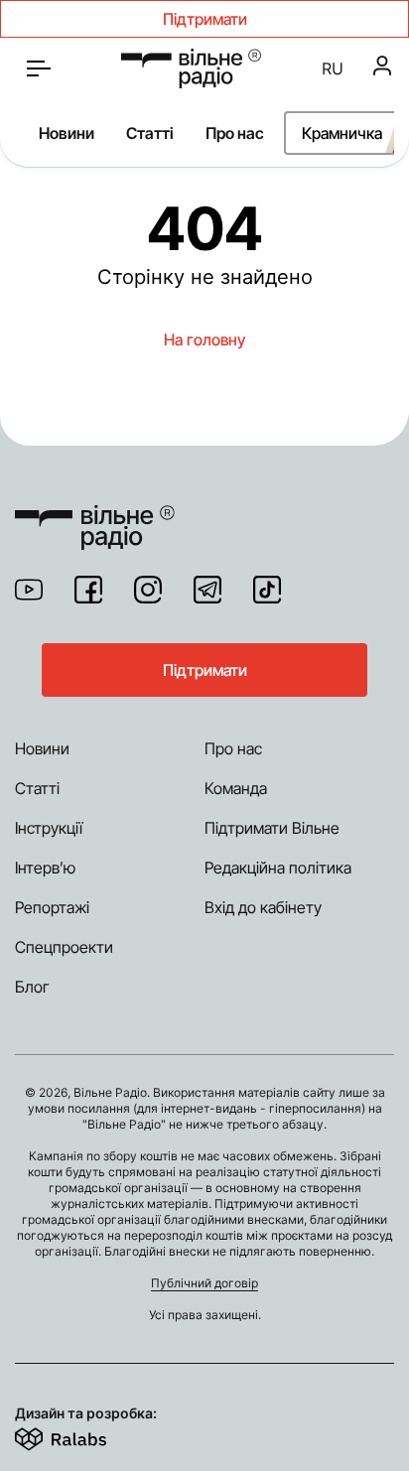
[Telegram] (207, 589)
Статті (150, 133)
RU (332, 68)
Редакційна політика (277, 867)
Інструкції (48, 828)
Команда (235, 788)
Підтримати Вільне (272, 828)
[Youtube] (29, 589)
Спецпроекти (64, 947)
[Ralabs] (85, 1435)
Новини (66, 133)
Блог (32, 987)
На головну (204, 339)
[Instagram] (148, 589)
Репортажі (52, 907)
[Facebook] (88, 589)
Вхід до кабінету (263, 907)
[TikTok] (267, 589)
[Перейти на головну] (191, 68)
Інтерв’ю (45, 867)
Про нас (234, 133)
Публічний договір (204, 1282)
